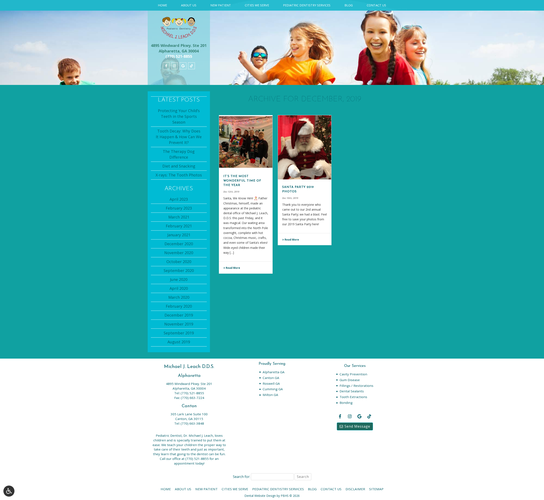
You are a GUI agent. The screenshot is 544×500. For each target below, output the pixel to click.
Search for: (241, 476)
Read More (232, 268)
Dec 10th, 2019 (290, 198)
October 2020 (178, 261)
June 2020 (178, 279)
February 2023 (179, 208)
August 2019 (178, 341)
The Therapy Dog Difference (179, 154)
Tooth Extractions (353, 397)
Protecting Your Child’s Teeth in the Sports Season (179, 116)
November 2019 (178, 324)
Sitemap (376, 489)
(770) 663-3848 (192, 423)
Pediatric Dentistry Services (306, 5)
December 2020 (178, 243)
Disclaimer (355, 489)
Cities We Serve (257, 5)
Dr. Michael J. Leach (198, 435)
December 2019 (178, 315)
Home (162, 5)
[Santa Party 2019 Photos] (304, 147)
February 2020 (179, 306)
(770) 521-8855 (192, 393)
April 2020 (179, 288)
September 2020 (179, 270)
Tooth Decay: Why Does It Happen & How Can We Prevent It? (179, 136)
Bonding (346, 402)
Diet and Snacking (178, 166)
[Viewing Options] (9, 491)
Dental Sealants (352, 391)
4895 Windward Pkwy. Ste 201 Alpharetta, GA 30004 (179, 48)
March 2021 (178, 217)
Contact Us (376, 5)
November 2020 (178, 252)
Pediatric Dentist (169, 435)
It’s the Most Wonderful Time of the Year (242, 181)
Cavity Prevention (353, 374)
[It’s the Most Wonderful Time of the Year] (245, 142)
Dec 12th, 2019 (231, 191)
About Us (188, 5)
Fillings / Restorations (356, 385)
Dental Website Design (260, 496)
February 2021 (179, 225)
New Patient (220, 5)
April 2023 (179, 199)
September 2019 (179, 332)
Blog (348, 5)
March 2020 (178, 297)
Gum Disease (350, 380)
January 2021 (178, 234)
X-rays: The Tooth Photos (179, 174)
